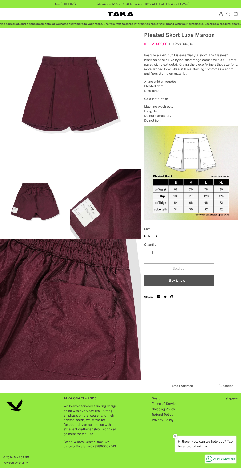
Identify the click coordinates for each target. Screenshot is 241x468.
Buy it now (177, 280)
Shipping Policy (163, 409)
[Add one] (159, 253)
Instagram (230, 398)
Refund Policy (162, 414)
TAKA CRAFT (21, 457)
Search (157, 398)
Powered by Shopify (15, 462)
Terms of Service (164, 404)
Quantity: (150, 244)
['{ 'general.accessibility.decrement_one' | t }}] (145, 253)
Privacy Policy (163, 420)
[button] (228, 14)
